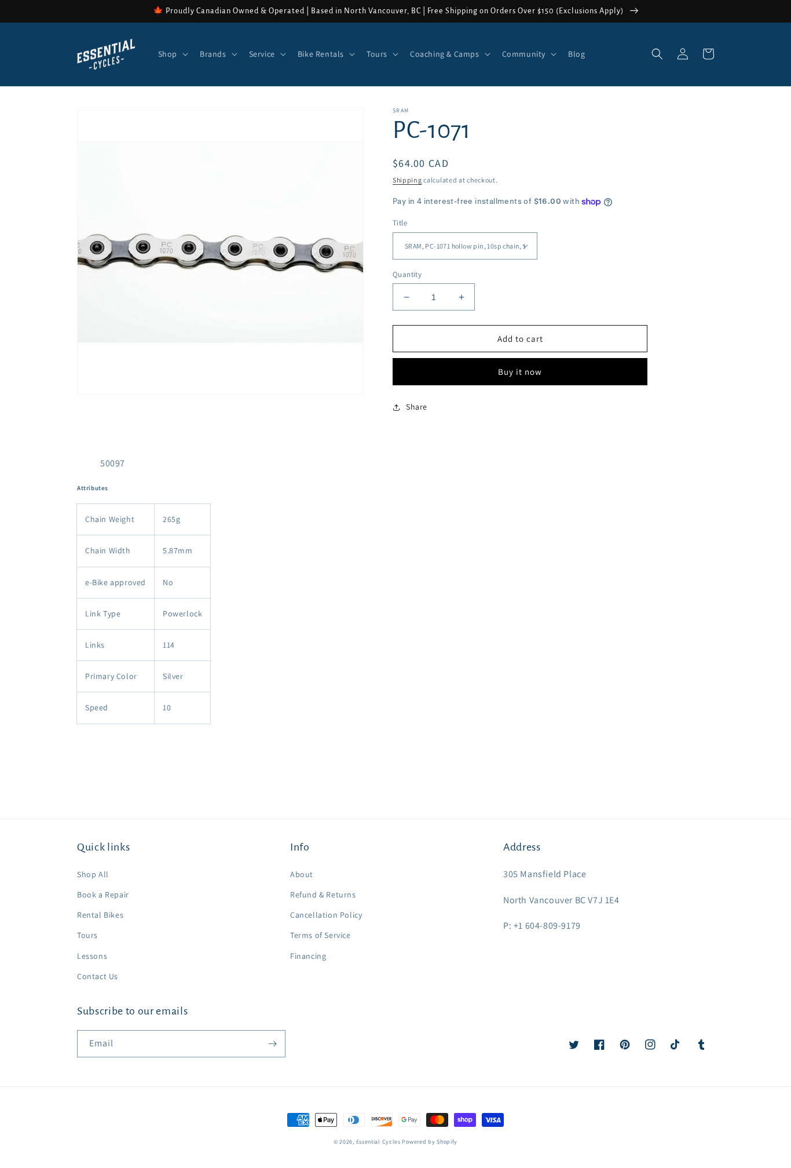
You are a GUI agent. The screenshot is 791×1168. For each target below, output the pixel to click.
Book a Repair (103, 894)
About (301, 874)
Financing (308, 956)
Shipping (407, 180)
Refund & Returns (323, 894)
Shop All (93, 874)
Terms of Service (320, 935)
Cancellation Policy (326, 915)
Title (400, 223)
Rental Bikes (100, 915)
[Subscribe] (272, 1043)
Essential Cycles (378, 1141)
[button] (172, 54)
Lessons (92, 956)
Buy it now (520, 371)
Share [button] (416, 407)
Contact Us (97, 976)
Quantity (407, 274)
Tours (87, 935)
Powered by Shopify (429, 1141)
